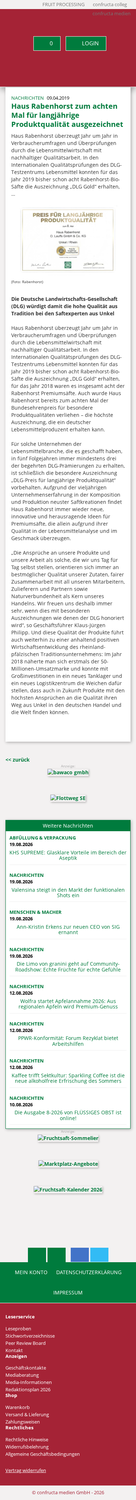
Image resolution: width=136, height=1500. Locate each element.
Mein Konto (31, 1272)
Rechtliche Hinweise (26, 1440)
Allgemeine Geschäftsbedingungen (42, 1454)
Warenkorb (17, 1407)
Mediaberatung (22, 1375)
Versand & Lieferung (27, 1415)
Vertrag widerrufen (25, 1470)
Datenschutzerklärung (88, 1272)
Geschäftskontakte (25, 1368)
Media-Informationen (28, 1382)
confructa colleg (110, 4)
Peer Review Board (25, 1343)
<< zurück (17, 759)
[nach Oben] (37, 1255)
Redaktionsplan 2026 (27, 1390)
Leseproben (18, 1329)
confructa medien (111, 14)
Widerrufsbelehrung (27, 1447)
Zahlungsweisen (22, 1422)
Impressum (68, 1292)
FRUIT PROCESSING (63, 4)
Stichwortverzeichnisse (30, 1336)
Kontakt (14, 1350)
